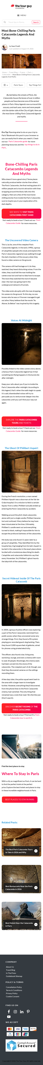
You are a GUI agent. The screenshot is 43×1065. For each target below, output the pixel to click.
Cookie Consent (12, 996)
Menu (23, 15)
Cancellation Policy (14, 987)
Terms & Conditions (14, 990)
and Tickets (21, 421)
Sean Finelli (15, 46)
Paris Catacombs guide (18, 141)
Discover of (21, 708)
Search (36, 22)
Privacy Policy (11, 993)
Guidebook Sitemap (14, 976)
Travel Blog (10, 970)
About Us (10, 967)
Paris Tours (18, 85)
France (22, 72)
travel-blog (13, 72)
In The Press (11, 973)
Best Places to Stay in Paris (19, 799)
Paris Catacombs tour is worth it (24, 716)
